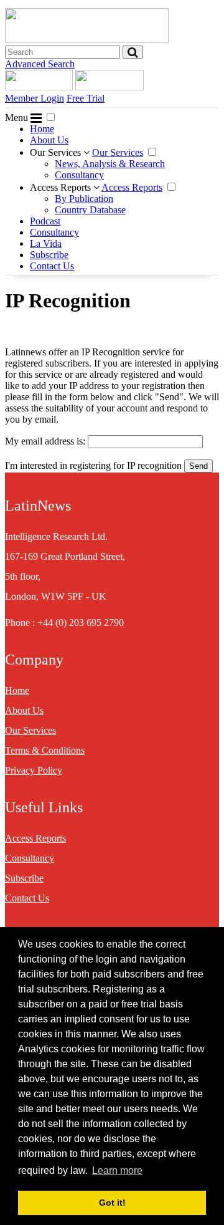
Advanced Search (40, 64)
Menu (17, 117)
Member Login (34, 98)
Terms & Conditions (45, 750)
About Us (49, 140)
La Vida (46, 243)
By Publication (84, 198)
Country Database (90, 209)
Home (42, 128)
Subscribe (49, 254)
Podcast (45, 221)
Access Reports (61, 187)
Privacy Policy (33, 770)
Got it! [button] (112, 1203)
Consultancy (79, 175)
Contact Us (52, 266)
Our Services (56, 152)
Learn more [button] (117, 1170)
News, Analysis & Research (110, 163)
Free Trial (86, 98)
